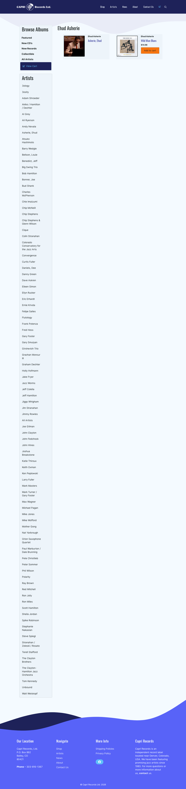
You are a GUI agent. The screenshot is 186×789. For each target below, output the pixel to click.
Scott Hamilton (30, 608)
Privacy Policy (103, 753)
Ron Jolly (27, 595)
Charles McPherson (28, 194)
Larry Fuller (28, 479)
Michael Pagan (30, 508)
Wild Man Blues (148, 41)
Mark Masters (29, 485)
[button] (165, 7)
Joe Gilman (28, 426)
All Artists (27, 59)
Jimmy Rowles (30, 414)
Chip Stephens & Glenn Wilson (31, 222)
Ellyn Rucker (28, 292)
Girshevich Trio (30, 348)
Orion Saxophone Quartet (31, 541)
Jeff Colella (28, 389)
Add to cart (150, 50)
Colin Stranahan (30, 236)
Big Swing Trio (30, 167)
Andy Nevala (29, 126)
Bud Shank (28, 185)
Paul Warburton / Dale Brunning (31, 550)
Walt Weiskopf (29, 693)
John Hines (28, 445)
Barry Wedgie (29, 148)
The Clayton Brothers (28, 660)
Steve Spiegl (29, 636)
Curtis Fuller (28, 261)
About (135, 6)
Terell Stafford (30, 652)
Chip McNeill (29, 208)
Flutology (27, 317)
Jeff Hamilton (29, 395)
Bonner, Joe (28, 179)
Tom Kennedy (29, 681)
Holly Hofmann (30, 370)
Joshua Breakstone (28, 453)
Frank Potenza (30, 323)
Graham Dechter (31, 364)
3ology (25, 85)
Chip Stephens (30, 214)
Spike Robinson (30, 620)
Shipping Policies (105, 748)
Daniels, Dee (29, 268)
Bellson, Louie (29, 154)
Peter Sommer (30, 564)
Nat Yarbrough (30, 532)
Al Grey (26, 114)
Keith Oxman (29, 467)
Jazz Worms (28, 383)
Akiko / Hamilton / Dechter (31, 106)
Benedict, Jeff (29, 161)
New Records (29, 48)
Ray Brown (28, 583)
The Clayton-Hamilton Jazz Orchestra (30, 671)
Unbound (27, 687)
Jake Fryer (27, 376)
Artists (113, 6)
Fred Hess (27, 330)
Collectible (28, 54)
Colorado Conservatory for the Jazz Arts (31, 246)
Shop (102, 6)
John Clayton (29, 432)
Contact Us (148, 6)
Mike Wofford (29, 520)
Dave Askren (29, 280)
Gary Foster (28, 336)
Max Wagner (29, 501)
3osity (25, 92)
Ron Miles (27, 601)
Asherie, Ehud (29, 132)
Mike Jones (28, 514)
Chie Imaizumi (29, 201)
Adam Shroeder (30, 98)
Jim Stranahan (30, 408)
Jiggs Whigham (30, 401)
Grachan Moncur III (31, 356)
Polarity (26, 576)
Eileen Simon (29, 286)
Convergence (29, 255)
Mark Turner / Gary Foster (29, 494)
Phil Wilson (28, 570)
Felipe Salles (29, 311)
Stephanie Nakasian (27, 628)
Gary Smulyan (29, 342)
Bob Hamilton (29, 173)
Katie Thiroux (29, 461)
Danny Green (29, 274)
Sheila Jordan (29, 614)
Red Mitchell (29, 589)
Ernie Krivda (28, 305)
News (124, 6)
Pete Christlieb (30, 558)
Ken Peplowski (30, 473)
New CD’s (27, 43)
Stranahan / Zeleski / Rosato (31, 644)
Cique (25, 230)
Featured (27, 37)
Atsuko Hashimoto (28, 141)
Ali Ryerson (28, 120)
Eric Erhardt (28, 299)
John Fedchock (30, 439)
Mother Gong (29, 526)
